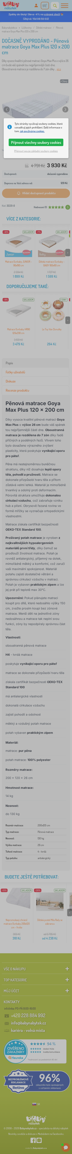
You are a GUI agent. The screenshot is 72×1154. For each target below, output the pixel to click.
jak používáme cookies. (32, 131)
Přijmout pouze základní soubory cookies (36, 151)
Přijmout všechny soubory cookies (36, 142)
